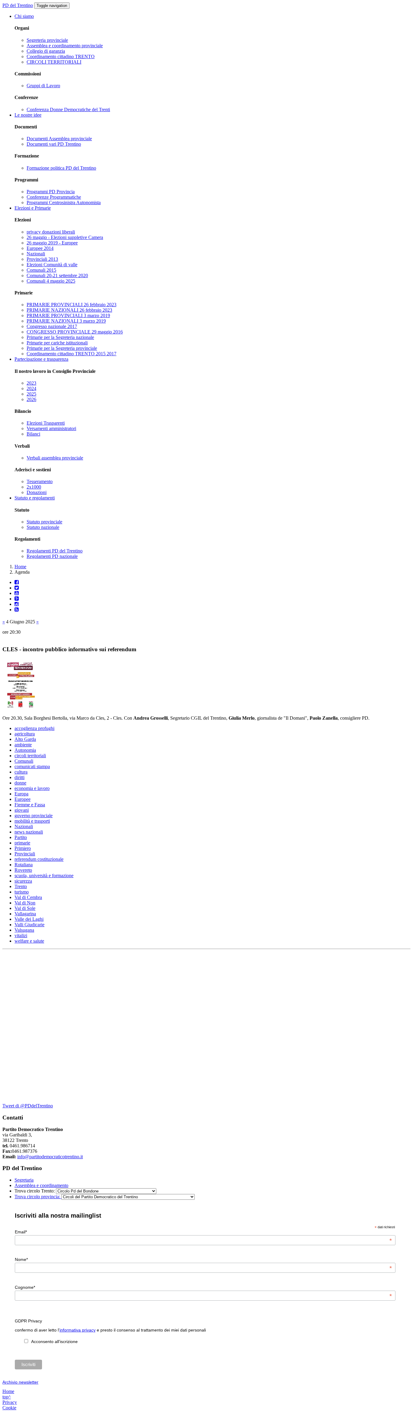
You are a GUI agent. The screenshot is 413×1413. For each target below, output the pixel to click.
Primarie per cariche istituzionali (57, 342)
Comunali (24, 761)
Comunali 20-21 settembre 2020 (57, 275)
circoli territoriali (30, 755)
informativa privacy (78, 1330)
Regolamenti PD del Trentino (55, 550)
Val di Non (25, 902)
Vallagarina (25, 913)
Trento (21, 886)
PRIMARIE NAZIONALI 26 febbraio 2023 (69, 310)
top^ (6, 1396)
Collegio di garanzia (46, 51)
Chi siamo (24, 16)
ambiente (23, 744)
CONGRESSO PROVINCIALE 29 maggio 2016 (75, 331)
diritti (19, 777)
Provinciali (25, 853)
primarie (22, 842)
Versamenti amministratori (51, 428)
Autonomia (25, 750)
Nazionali (36, 253)
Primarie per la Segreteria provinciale (62, 348)
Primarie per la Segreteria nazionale (60, 337)
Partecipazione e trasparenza (41, 359)
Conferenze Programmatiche (54, 197)
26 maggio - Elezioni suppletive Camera (65, 237)
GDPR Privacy (28, 1320)
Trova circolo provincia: (38, 1196)
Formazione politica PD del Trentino (61, 168)
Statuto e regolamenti (35, 497)
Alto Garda (25, 739)
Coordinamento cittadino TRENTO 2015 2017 (71, 353)
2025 (31, 393)
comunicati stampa (32, 766)
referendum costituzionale (39, 859)
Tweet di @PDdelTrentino (27, 1105)
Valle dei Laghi (29, 919)
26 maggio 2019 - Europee (52, 242)
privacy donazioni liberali (51, 231)
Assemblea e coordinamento (41, 1185)
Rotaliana (24, 864)
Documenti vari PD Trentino (54, 144)
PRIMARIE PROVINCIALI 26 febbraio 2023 (71, 304)
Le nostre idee (28, 115)
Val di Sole (25, 908)
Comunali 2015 (41, 270)
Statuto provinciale (44, 521)
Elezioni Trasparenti (46, 423)
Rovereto (23, 870)
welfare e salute (29, 941)
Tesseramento (40, 481)
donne (20, 782)
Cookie (9, 1407)
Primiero (23, 848)
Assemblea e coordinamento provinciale (65, 45)
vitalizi (21, 935)
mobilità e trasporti (32, 821)
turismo (22, 891)
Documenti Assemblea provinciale (59, 138)
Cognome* (203, 1287)
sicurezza (23, 881)
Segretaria (24, 1179)
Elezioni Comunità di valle (52, 264)
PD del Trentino (17, 5)
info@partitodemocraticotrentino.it (50, 1156)
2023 (31, 383)
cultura (21, 771)
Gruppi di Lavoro (43, 85)
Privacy (9, 1402)
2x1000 (34, 486)
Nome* (203, 1259)
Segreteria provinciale (47, 40)
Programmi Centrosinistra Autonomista (64, 202)
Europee (23, 799)
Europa (21, 793)
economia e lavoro (32, 788)
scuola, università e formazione (44, 875)
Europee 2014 (40, 248)
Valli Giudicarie (29, 924)
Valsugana (24, 930)
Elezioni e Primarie (33, 208)
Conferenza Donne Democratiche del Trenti (68, 109)
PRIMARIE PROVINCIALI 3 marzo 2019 (68, 315)
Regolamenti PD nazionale (52, 556)
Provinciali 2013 (42, 259)
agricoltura (25, 733)
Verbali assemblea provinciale (55, 457)
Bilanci (33, 433)
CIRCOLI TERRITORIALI (54, 62)
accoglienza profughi (34, 728)
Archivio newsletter (20, 1382)
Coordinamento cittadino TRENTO (61, 56)
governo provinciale (34, 815)
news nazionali (29, 831)
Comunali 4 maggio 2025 (51, 281)
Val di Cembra (28, 897)
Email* (203, 1231)
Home (20, 566)
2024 (31, 388)
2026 (31, 399)
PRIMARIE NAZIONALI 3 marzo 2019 (66, 320)
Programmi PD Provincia (51, 191)
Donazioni (37, 492)
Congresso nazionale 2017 (52, 326)
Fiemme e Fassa (30, 804)
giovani (22, 810)
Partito (21, 837)
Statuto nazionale (43, 527)
